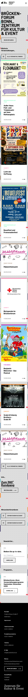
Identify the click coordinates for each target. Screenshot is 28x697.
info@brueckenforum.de (10, 652)
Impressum (7, 620)
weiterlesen (8, 490)
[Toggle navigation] (26, 3)
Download (9, 590)
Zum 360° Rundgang (7, 483)
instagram (7, 677)
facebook (6, 679)
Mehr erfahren (9, 40)
